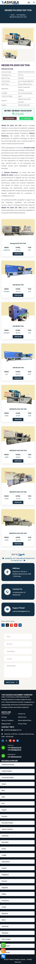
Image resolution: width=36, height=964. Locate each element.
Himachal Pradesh (7, 823)
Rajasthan (5, 913)
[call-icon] (3, 956)
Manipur (4, 868)
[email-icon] (3, 950)
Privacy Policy (22, 724)
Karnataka (5, 842)
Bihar (3, 790)
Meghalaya (5, 874)
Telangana (5, 933)
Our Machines (21, 15)
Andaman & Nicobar (8, 764)
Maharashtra (6, 862)
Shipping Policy (6, 724)
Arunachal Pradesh (8, 777)
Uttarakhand (6, 946)
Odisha (4, 894)
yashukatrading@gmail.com (21, 611)
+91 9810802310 (14, 750)
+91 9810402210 (17, 592)
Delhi (3, 797)
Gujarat (4, 810)
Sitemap (4, 717)
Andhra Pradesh (7, 771)
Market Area (22, 717)
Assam (4, 784)
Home (12, 15)
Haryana (4, 816)
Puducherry (5, 900)
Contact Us (21, 714)
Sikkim (4, 920)
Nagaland (5, 887)
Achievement (5, 714)
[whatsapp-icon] (3, 945)
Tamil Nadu (5, 926)
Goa (3, 803)
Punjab (4, 907)
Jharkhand (5, 836)
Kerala (4, 849)
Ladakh (4, 855)
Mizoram (4, 881)
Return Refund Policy (24, 720)
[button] (10, 118)
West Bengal (6, 952)
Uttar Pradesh (6, 939)
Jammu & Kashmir (7, 829)
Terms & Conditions (7, 720)
